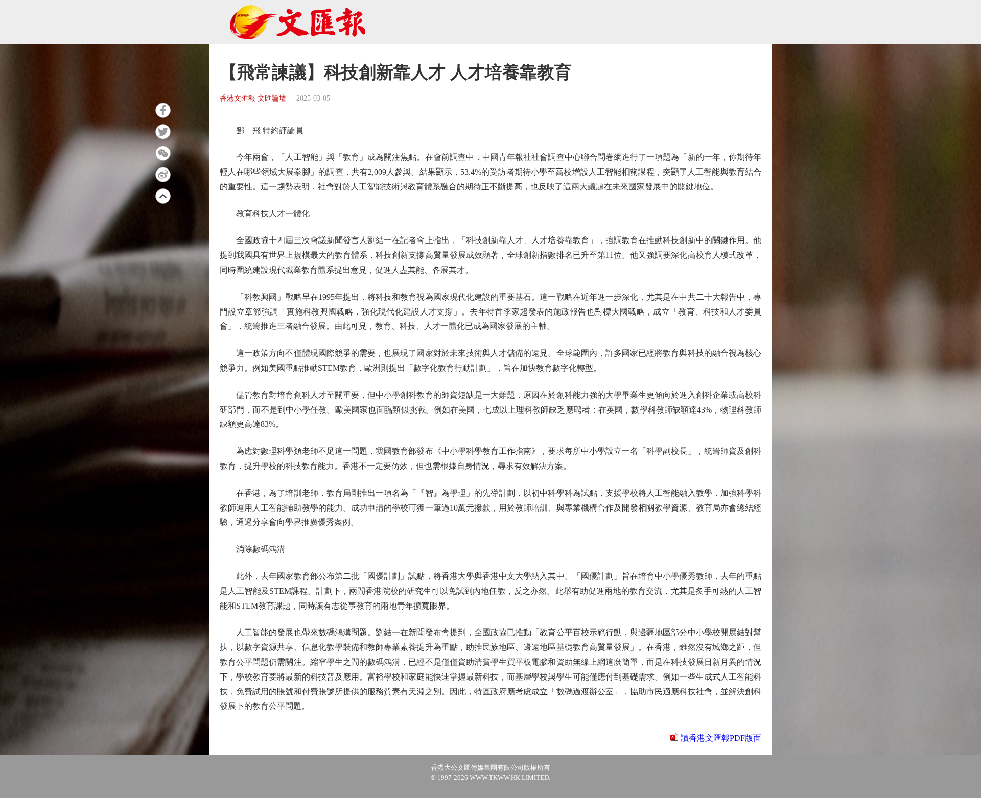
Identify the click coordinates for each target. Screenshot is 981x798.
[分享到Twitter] (163, 131)
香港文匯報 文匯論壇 (253, 98)
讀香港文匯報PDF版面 (721, 738)
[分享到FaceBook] (163, 110)
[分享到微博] (163, 174)
